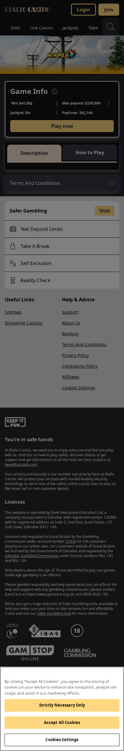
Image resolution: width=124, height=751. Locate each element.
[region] (62, 709)
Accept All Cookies (62, 722)
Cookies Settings (61, 739)
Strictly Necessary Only (62, 705)
